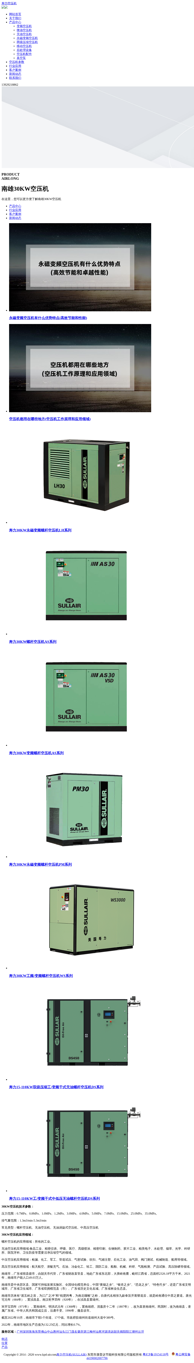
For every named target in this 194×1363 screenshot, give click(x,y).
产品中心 (15, 22)
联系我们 (15, 77)
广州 (20, 1331)
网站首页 (15, 14)
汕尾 (98, 1331)
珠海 (32, 1331)
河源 (105, 1331)
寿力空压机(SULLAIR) (71, 1354)
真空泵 (21, 58)
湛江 (86, 1331)
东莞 (38, 1331)
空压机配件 (24, 54)
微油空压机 (24, 30)
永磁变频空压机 (27, 38)
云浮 (141, 1331)
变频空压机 (24, 26)
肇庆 (80, 1331)
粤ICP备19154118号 (156, 1354)
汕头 (62, 1331)
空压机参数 (16, 62)
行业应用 (15, 65)
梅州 (92, 1331)
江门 (68, 1331)
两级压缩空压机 (27, 42)
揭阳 (123, 1331)
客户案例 (15, 69)
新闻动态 (15, 73)
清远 (111, 1331)
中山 (50, 1331)
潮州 (135, 1331)
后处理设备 (24, 50)
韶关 (117, 1331)
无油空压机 (24, 34)
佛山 (44, 1331)
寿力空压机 (9, 3)
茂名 (74, 1331)
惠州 (56, 1331)
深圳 (26, 1331)
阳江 (129, 1331)
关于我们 (15, 18)
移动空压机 (24, 46)
